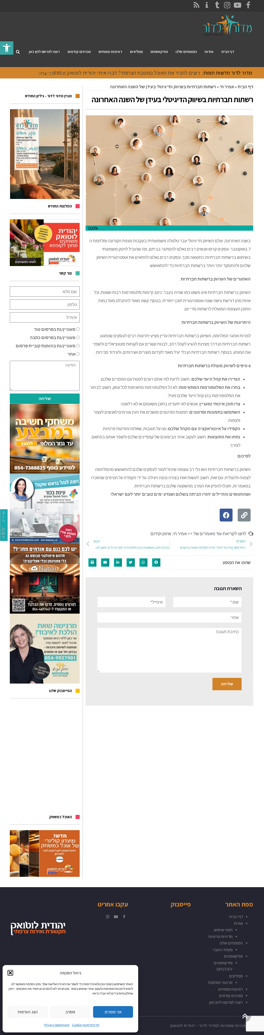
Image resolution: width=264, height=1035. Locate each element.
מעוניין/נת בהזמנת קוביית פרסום (46, 345)
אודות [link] (238, 923)
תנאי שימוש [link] (223, 929)
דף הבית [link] (245, 86)
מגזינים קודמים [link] (231, 995)
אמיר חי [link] (227, 86)
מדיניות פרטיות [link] (220, 936)
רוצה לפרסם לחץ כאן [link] (226, 1002)
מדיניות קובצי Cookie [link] (85, 1025)
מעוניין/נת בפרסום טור (55, 329)
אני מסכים (113, 1011)
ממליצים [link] (236, 976)
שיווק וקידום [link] (161, 533)
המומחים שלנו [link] (231, 943)
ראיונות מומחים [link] (230, 989)
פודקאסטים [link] (233, 956)
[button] (10, 972)
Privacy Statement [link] (56, 1025)
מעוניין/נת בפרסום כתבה (53, 337)
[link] (6, 48)
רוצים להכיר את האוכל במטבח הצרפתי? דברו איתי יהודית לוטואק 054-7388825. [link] (119, 73)
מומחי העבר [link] (223, 949)
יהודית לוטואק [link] (182, 1025)
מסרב (70, 1011)
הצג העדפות (28, 1011)
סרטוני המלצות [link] (220, 982)
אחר (72, 353)
